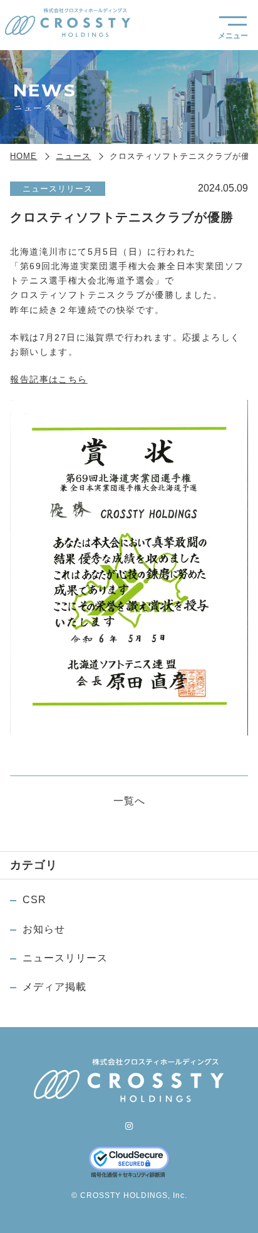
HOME (23, 156)
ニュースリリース (65, 958)
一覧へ (129, 801)
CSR (34, 899)
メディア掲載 (54, 986)
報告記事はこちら (48, 379)
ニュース (73, 156)
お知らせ (44, 929)
